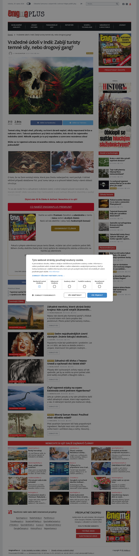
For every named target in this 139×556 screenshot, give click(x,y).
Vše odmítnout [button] (75, 295)
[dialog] (69, 278)
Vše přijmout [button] (97, 295)
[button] (69, 276)
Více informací (54, 271)
